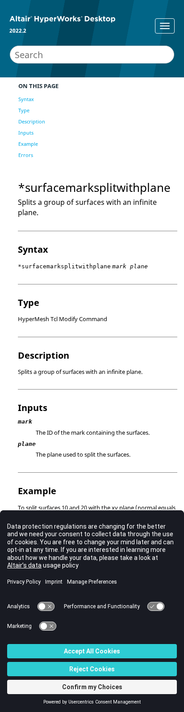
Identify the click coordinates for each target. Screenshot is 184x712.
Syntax (26, 99)
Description (31, 121)
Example (28, 143)
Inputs (25, 132)
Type (23, 110)
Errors (25, 155)
